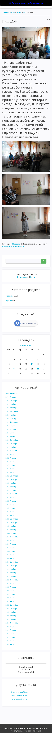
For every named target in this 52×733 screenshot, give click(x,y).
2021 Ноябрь (11, 447)
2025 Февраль (12, 580)
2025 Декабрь (12, 615)
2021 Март (10, 425)
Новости (9, 296)
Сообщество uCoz (19, 695)
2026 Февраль (12, 623)
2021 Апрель (11, 429)
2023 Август (11, 515)
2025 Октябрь (11, 608)
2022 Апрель (11, 458)
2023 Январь (11, 490)
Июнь (19, 12)
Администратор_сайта (13, 246)
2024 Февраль (12, 537)
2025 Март (10, 583)
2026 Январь (11, 619)
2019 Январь (11, 397)
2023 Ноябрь (11, 526)
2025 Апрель (11, 587)
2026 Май (10, 633)
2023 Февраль (12, 493)
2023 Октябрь (11, 522)
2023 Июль (10, 511)
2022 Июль (10, 468)
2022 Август (11, 472)
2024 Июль (10, 554)
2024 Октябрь (11, 565)
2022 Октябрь (11, 479)
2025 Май (10, 590)
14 (32, 364)
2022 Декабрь (12, 486)
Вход (32, 277)
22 (38, 369)
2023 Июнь (10, 508)
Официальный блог (19, 692)
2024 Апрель (11, 544)
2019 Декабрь (12, 407)
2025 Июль (10, 597)
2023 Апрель (11, 501)
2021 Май (10, 433)
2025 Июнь (10, 594)
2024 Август (11, 558)
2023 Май (10, 504)
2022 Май (10, 461)
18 (14, 369)
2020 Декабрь (12, 418)
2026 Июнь (10, 637)
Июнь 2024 (26, 345)
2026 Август (11, 644)
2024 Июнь (10, 551)
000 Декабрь (11, 393)
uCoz (38, 731)
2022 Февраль (12, 450)
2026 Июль (10, 640)
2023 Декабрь (12, 529)
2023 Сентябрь (12, 519)
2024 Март (10, 540)
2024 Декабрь (12, 572)
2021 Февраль (12, 422)
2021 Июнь (10, 436)
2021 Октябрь (11, 443)
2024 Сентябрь (12, 562)
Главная (5, 12)
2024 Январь (11, 533)
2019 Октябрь (11, 400)
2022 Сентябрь (12, 476)
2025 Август (11, 601)
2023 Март (10, 497)
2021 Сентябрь (12, 440)
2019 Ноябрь (11, 404)
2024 (13, 12)
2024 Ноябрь (11, 569)
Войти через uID (29, 323)
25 (14, 373)
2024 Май (10, 547)
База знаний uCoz (19, 699)
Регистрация (23, 277)
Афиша (9, 300)
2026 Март (10, 626)
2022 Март (10, 454)
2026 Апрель (11, 630)
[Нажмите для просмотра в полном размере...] (26, 42)
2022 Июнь (10, 465)
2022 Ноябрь (11, 483)
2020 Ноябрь (11, 415)
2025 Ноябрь (11, 612)
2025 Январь (11, 576)
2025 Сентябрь (12, 605)
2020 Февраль (12, 411)
